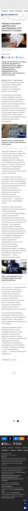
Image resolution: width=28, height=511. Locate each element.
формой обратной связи (8, 497)
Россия (14, 359)
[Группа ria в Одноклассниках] (21, 438)
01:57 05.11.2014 (6, 18)
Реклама (13, 450)
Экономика (18, 447)
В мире (24, 447)
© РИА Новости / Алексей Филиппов (9, 48)
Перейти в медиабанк (6, 50)
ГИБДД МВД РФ (6, 359)
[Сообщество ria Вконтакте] (16, 438)
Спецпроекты (5, 450)
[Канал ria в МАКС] (4, 438)
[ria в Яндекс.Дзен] (10, 438)
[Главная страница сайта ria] (9, 14)
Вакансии (4, 456)
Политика (4, 447)
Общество (11, 447)
